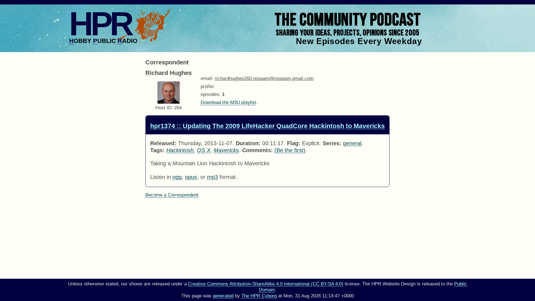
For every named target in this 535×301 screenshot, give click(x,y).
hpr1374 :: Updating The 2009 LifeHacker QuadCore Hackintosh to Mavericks (267, 126)
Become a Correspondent (171, 195)
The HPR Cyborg (259, 295)
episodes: (211, 94)
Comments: (257, 150)
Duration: (248, 143)
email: (207, 78)
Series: (332, 143)
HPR (100, 23)
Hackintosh (180, 150)
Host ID (163, 107)
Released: (163, 143)
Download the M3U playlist (228, 102)
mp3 (212, 177)
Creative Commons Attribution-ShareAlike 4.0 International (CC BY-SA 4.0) (265, 284)
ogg (177, 177)
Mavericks (226, 150)
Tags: (157, 150)
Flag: (293, 143)
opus (191, 177)
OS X (203, 150)
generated (223, 295)
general (352, 143)
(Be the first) (289, 150)
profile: (208, 86)
